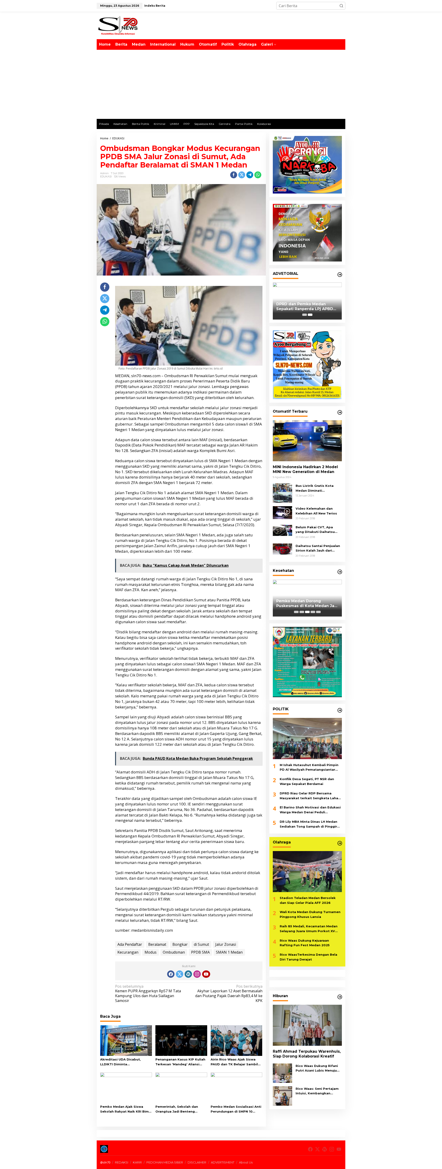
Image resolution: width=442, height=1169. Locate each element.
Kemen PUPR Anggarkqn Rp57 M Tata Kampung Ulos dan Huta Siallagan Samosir (148, 993)
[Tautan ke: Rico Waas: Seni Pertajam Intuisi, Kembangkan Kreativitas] (282, 1095)
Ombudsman (174, 952)
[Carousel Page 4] (313, 612)
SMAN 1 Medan (229, 952)
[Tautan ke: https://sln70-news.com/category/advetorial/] (340, 274)
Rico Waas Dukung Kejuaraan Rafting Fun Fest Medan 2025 (305, 943)
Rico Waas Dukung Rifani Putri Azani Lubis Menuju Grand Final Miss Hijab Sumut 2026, (317, 1068)
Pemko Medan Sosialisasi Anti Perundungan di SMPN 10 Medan (236, 1109)
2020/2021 (163, 386)
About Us (246, 1162)
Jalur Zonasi (225, 944)
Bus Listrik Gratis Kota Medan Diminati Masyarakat (315, 488)
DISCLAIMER (197, 1162)
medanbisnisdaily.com (152, 930)
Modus (151, 952)
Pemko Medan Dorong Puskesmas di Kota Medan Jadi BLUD (307, 603)
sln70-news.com (145, 375)
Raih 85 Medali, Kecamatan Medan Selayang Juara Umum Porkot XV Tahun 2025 (308, 929)
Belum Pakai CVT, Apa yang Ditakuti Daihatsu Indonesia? (315, 530)
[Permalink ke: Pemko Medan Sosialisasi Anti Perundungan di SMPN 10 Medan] (236, 1087)
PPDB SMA (200, 952)
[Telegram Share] (249, 174)
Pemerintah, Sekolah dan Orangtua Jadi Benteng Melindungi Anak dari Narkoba (180, 1109)
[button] (341, 6)
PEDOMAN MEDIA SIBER (164, 1162)
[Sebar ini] (233, 174)
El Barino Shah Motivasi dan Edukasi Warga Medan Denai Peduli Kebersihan (310, 810)
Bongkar (180, 944)
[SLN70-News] (118, 24)
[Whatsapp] (257, 174)
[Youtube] (206, 974)
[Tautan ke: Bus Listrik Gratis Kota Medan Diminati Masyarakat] (282, 492)
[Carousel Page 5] (318, 612)
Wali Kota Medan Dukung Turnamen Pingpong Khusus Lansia (310, 914)
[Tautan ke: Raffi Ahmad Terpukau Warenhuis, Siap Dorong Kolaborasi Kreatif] (307, 1025)
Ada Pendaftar (129, 944)
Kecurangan (127, 952)
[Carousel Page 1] (304, 315)
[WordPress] (188, 974)
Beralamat (157, 944)
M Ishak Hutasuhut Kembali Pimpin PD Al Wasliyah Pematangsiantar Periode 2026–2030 (309, 767)
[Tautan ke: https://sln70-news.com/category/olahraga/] (340, 843)
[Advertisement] (221, 84)
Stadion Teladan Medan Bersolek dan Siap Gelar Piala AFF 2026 (308, 900)
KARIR (137, 1162)
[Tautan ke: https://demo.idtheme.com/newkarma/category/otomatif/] (340, 412)
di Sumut (201, 944)
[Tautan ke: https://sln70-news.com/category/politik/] (340, 710)
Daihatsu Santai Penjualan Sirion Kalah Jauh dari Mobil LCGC (318, 548)
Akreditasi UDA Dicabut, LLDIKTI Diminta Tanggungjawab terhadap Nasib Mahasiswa (122, 1062)
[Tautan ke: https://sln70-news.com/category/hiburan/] (340, 997)
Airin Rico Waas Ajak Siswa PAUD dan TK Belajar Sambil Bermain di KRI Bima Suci (234, 1062)
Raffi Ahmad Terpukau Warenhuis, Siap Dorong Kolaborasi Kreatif (307, 1053)
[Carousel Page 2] (302, 612)
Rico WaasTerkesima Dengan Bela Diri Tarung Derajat (308, 957)
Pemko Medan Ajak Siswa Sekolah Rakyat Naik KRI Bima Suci (125, 1109)
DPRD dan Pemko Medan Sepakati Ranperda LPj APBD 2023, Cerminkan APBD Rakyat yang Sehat (306, 306)
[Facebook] (170, 974)
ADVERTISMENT (222, 1162)
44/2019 (151, 893)
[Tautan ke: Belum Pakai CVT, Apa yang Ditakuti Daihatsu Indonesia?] (282, 529)
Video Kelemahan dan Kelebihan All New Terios (316, 511)
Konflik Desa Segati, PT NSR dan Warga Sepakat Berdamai (307, 781)
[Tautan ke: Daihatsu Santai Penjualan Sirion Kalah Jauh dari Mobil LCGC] (282, 548)
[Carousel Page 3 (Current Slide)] (307, 612)
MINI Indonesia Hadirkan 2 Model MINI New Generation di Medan (305, 469)
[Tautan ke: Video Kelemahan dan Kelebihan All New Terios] (282, 512)
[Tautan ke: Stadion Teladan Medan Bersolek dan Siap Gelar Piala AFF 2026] (307, 871)
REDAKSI (121, 1162)
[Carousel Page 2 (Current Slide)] (310, 315)
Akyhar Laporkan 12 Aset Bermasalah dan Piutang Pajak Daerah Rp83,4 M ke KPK (228, 993)
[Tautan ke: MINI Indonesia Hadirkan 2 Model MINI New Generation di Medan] (307, 440)
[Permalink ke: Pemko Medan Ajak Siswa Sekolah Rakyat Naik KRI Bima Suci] (126, 1087)
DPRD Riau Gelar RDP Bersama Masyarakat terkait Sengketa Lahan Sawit (310, 796)
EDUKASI (106, 176)
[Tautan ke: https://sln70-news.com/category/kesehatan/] (340, 572)
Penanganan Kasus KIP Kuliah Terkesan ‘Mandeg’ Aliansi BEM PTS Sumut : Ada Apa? (180, 1062)
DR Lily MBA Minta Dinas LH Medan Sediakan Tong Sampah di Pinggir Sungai (308, 824)
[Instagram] (197, 974)
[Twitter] (179, 974)
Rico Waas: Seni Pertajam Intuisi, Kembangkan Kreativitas (317, 1091)
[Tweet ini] (241, 174)
